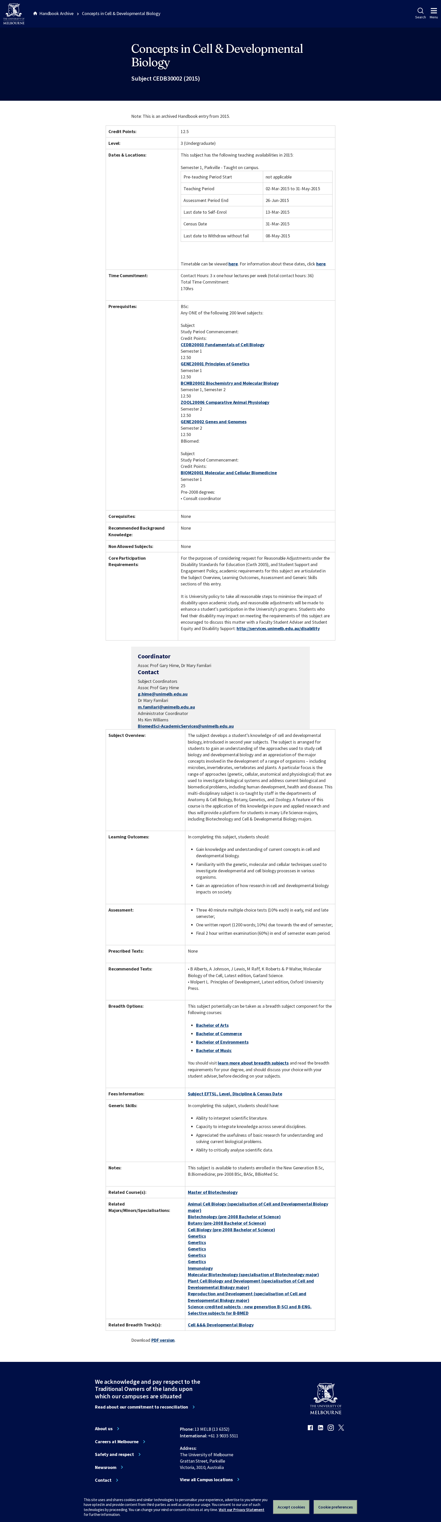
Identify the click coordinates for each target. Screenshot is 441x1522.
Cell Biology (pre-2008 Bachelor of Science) (231, 1230)
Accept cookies (291, 1507)
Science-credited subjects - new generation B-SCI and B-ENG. (250, 1307)
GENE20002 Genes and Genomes (213, 422)
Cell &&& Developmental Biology (221, 1325)
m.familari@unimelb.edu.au (166, 707)
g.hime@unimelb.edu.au (163, 694)
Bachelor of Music (214, 1050)
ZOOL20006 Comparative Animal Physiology (225, 402)
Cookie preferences (335, 1507)
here (233, 264)
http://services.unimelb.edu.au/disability (278, 628)
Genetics (197, 1236)
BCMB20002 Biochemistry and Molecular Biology (229, 383)
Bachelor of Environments (222, 1042)
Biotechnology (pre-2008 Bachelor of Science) (234, 1217)
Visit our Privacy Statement (241, 1509)
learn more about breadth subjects (253, 1063)
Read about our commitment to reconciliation (141, 1407)
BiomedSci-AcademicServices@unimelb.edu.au (186, 726)
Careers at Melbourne (117, 1441)
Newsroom (105, 1467)
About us (104, 1428)
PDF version (163, 1340)
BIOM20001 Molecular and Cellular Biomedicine (229, 473)
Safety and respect (114, 1454)
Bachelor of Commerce (219, 1034)
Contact (103, 1480)
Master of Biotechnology (213, 1192)
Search (420, 17)
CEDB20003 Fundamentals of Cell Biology (222, 345)
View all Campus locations (206, 1479)
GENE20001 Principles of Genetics (215, 364)
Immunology (200, 1268)
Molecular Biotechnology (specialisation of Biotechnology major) (253, 1274)
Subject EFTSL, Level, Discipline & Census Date (235, 1094)
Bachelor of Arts (212, 1025)
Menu (434, 17)
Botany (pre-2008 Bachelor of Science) (227, 1223)
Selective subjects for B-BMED (218, 1313)
